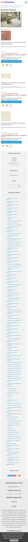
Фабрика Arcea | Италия (13, 364)
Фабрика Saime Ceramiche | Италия (12, 252)
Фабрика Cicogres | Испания (14, 264)
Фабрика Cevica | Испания (14, 374)
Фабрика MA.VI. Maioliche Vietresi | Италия (14, 408)
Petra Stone (11, 386)
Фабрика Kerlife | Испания (13, 457)
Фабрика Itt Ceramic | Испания (11, 290)
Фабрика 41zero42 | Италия (14, 310)
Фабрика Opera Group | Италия (11, 215)
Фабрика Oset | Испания (13, 350)
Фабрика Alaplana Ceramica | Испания (12, 304)
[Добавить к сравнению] (10, 66)
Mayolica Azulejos (12, 430)
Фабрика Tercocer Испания (14, 320)
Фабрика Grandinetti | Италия (14, 362)
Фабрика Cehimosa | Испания (14, 403)
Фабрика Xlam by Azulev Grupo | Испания (13, 344)
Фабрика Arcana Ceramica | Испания (12, 202)
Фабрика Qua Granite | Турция (14, 438)
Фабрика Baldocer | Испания (14, 225)
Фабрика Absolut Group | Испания (12, 248)
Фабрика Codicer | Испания (14, 246)
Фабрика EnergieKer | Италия (14, 233)
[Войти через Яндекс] (15, 476)
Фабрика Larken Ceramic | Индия (12, 199)
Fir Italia (10, 428)
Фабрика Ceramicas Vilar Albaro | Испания (13, 336)
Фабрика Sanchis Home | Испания (12, 231)
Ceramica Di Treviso (12, 388)
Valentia (10, 396)
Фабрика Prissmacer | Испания (12, 417)
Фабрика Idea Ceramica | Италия (12, 454)
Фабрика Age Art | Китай (13, 462)
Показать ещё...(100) (10, 464)
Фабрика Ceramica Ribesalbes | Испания (13, 441)
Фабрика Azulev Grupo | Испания (11, 212)
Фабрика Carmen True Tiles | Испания (12, 316)
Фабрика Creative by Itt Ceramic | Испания (13, 411)
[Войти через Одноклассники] (20, 476)
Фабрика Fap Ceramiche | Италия (12, 333)
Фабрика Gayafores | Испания (14, 368)
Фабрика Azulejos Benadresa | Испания (13, 323)
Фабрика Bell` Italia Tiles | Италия (12, 269)
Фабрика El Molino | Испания (14, 372)
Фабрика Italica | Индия (11, 443)
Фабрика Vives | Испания (14, 452)
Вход (17, 165)
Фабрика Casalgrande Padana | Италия (13, 359)
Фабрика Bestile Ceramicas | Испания (12, 236)
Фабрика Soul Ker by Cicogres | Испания (13, 255)
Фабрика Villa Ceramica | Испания (12, 208)
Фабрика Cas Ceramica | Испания (11, 353)
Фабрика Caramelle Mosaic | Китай (12, 446)
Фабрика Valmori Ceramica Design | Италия (13, 312)
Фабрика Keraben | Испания (14, 405)
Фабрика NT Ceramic (13, 434)
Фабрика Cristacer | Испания (14, 436)
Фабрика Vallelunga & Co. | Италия (12, 258)
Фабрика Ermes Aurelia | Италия (11, 341)
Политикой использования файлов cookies (12, 538)
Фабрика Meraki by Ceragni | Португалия (12, 460)
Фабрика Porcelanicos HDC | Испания (12, 326)
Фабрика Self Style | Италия (14, 284)
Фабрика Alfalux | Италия (14, 298)
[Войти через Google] (17, 476)
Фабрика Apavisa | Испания (14, 266)
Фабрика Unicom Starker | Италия (12, 301)
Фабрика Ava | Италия (13, 223)
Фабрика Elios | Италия (13, 376)
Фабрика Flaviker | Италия (14, 370)
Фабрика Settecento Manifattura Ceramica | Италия (13, 239)
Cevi (9, 398)
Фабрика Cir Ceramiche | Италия (12, 329)
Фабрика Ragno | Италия (14, 293)
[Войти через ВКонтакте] (11, 476)
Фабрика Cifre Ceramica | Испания (12, 227)
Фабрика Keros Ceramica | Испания (12, 295)
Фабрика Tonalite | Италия (14, 221)
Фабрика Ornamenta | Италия (14, 421)
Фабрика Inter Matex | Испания (11, 275)
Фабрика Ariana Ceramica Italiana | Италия (13, 356)
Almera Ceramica (12, 390)
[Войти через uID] (8, 476)
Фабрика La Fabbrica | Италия (11, 218)
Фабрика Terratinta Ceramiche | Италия (13, 425)
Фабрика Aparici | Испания (14, 242)
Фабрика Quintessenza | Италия (11, 278)
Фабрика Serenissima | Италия (14, 366)
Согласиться (14, 540)
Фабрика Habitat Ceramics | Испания (12, 261)
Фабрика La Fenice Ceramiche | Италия (13, 449)
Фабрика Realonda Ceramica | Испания (13, 205)
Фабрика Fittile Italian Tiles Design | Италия (14, 272)
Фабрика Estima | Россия (14, 432)
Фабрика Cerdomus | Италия (14, 378)
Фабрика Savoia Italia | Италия (11, 307)
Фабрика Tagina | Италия (14, 423)
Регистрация (12, 165)
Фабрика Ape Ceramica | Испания (12, 287)
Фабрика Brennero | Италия (14, 338)
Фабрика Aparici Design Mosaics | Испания (13, 384)
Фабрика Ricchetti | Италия (14, 318)
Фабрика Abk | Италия (13, 244)
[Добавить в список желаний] (7, 65)
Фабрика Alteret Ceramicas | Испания (12, 393)
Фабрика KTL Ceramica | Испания (12, 348)
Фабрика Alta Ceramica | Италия (12, 401)
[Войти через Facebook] (13, 476)
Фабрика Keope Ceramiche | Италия (12, 381)
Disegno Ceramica (12, 419)
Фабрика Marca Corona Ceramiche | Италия (13, 414)
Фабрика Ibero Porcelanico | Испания (12, 282)
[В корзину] (3, 65)
